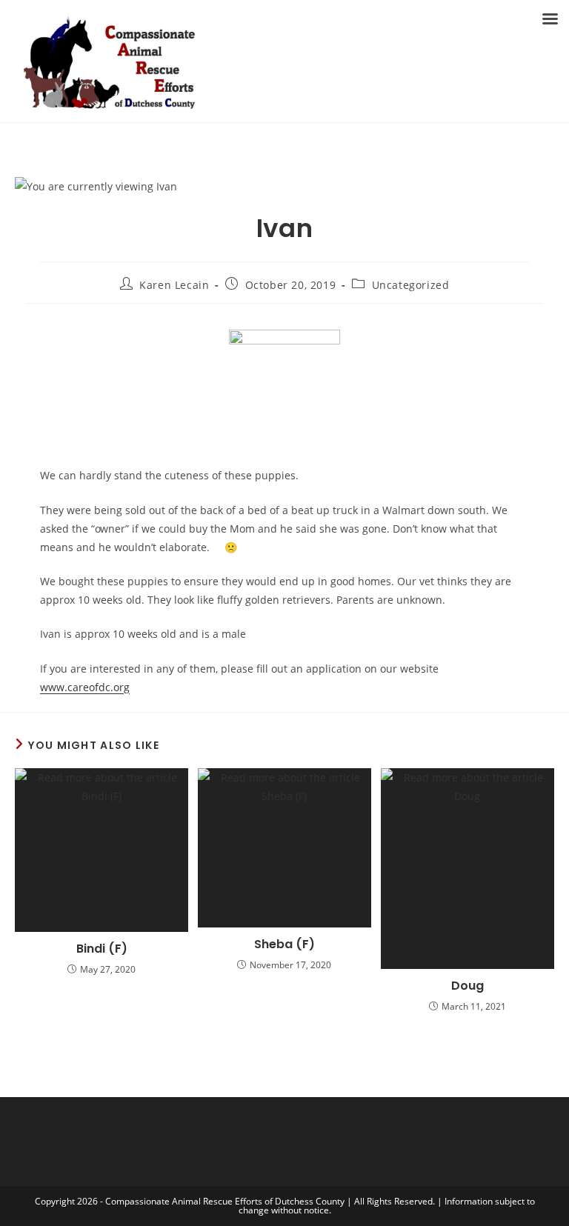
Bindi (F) (101, 949)
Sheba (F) (284, 944)
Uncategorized (411, 285)
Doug (467, 986)
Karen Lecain (174, 285)
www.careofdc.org (85, 687)
